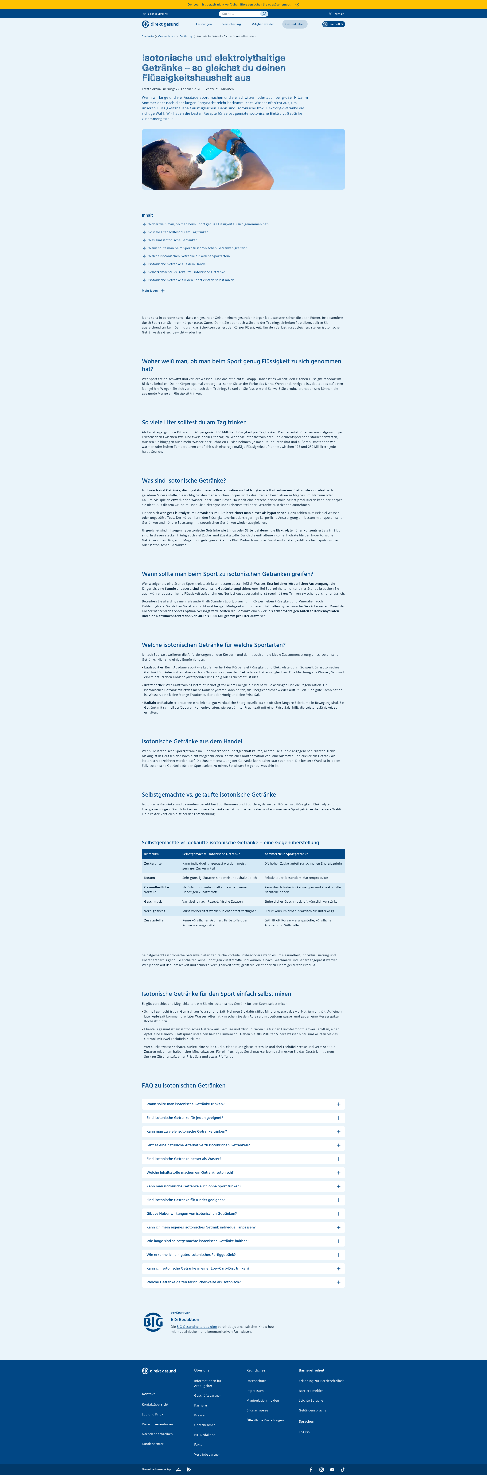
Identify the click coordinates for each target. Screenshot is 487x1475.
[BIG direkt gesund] (160, 24)
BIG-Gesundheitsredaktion (197, 1327)
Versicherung (231, 24)
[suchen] (264, 13)
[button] (165, 1394)
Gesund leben (295, 24)
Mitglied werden (263, 24)
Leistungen (204, 24)
